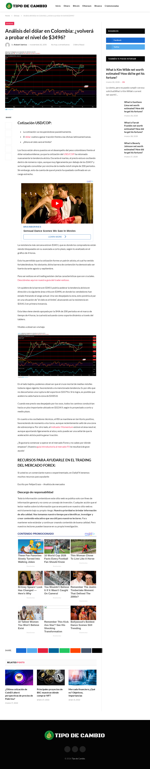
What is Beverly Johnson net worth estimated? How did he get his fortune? (134, 148)
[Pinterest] (8, 149)
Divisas (9, 23)
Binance (98, 6)
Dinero (67, 6)
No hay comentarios (60, 44)
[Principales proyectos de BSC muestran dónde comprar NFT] (51, 677)
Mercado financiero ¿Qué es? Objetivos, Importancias (82, 692)
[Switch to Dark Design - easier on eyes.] (144, 6)
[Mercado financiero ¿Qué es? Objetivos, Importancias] (83, 677)
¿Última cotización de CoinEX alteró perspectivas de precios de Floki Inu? (19, 694)
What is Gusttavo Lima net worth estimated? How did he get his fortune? (134, 107)
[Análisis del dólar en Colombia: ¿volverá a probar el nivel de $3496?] (51, 81)
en (123, 82)
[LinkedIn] (8, 141)
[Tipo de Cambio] (26, 6)
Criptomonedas (112, 6)
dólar (28, 136)
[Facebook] (8, 125)
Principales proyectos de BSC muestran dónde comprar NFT (50, 692)
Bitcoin (76, 6)
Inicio (58, 6)
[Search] (140, 6)
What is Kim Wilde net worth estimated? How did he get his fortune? (125, 73)
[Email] (8, 156)
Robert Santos (20, 44)
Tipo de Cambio (78, 758)
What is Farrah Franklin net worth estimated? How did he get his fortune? (134, 127)
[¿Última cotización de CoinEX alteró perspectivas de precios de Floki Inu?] (19, 677)
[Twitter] (8, 133)
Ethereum (86, 6)
